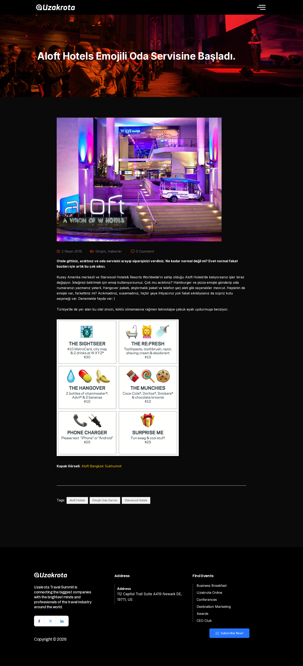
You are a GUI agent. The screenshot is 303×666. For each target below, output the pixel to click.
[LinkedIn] (62, 621)
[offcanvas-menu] (261, 7)
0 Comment (145, 251)
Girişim (100, 251)
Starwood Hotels (136, 500)
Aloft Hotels (77, 500)
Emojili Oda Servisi (105, 500)
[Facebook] (39, 621)
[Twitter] (51, 621)
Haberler (115, 251)
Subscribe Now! (231, 633)
